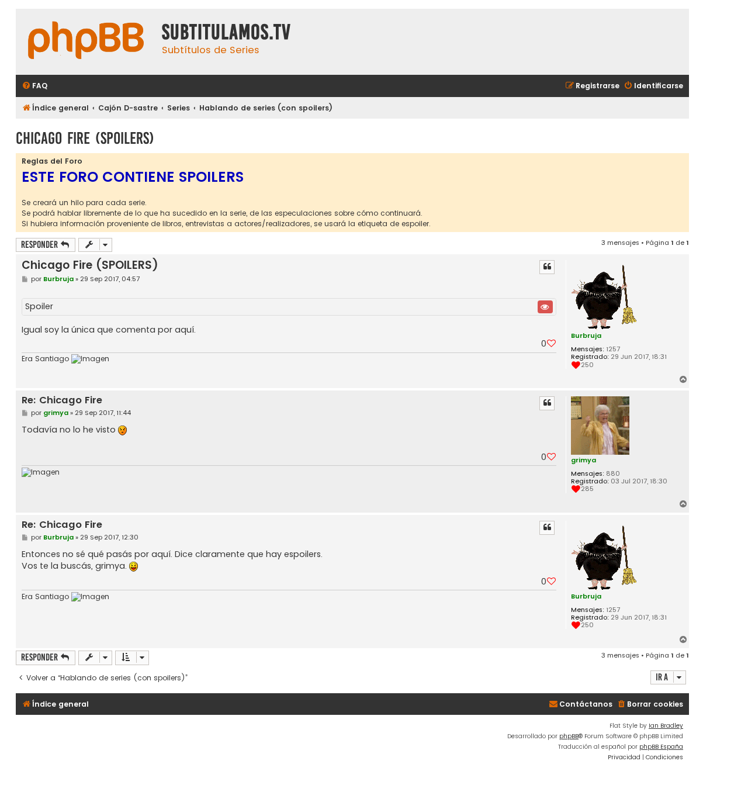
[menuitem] (34, 86)
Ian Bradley (666, 725)
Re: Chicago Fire (62, 401)
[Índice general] (86, 42)
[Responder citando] (547, 267)
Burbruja (586, 335)
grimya (583, 460)
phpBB (569, 736)
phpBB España (661, 746)
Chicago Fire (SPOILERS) (85, 138)
